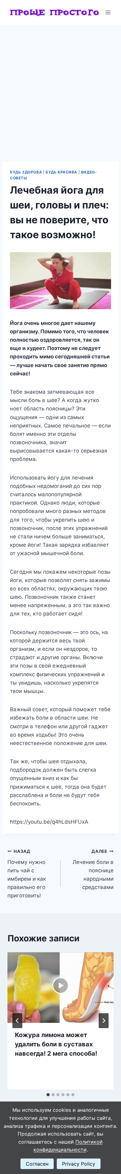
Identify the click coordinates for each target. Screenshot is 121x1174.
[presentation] (60, 987)
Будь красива (61, 172)
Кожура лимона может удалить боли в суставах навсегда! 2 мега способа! (56, 1044)
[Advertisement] (60, 88)
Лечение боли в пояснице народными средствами (93, 869)
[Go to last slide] (17, 1020)
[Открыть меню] (108, 12)
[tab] (48, 1094)
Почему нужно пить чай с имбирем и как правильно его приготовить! (26, 874)
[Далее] (104, 1020)
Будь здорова (26, 172)
